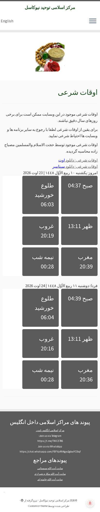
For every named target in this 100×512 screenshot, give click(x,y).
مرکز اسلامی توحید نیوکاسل (50, 7)
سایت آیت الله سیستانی (50, 468)
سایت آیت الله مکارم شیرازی (50, 473)
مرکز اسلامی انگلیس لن (52, 430)
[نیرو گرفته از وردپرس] (22, 499)
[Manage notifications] (90, 503)
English (7, 20)
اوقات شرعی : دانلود (78, 160)
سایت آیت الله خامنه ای (50, 479)
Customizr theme (38, 506)
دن (38, 430)
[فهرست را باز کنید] (92, 21)
